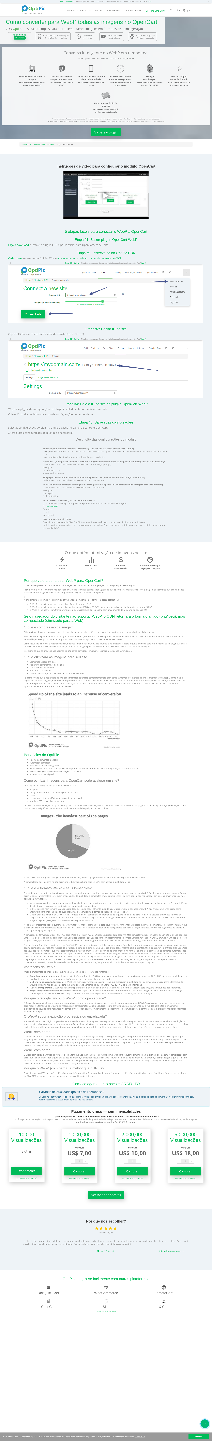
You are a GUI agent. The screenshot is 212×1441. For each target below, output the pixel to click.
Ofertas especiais (133, 10)
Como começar (113, 10)
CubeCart (48, 1307)
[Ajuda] (171, 10)
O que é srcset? (50, 506)
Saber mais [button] (140, 1437)
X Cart (164, 1307)
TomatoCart (164, 1293)
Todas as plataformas (106, 1311)
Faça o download (18, 245)
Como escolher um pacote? (26, 1178)
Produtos (71, 10)
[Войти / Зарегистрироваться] (177, 11)
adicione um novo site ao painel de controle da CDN (89, 258)
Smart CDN (85, 10)
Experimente (26, 1171)
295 (19, 38)
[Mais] (150, 1)
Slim (106, 1307)
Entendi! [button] (198, 1437)
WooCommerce (106, 1293)
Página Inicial (26, 144)
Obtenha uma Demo (155, 10)
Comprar (79, 1171)
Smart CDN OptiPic (67, 1)
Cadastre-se (15, 258)
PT (186, 10)
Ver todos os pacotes (106, 1195)
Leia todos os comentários (171, 1251)
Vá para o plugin (106, 132)
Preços (98, 10)
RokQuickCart (48, 1293)
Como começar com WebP (44, 144)
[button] (3, 1)
